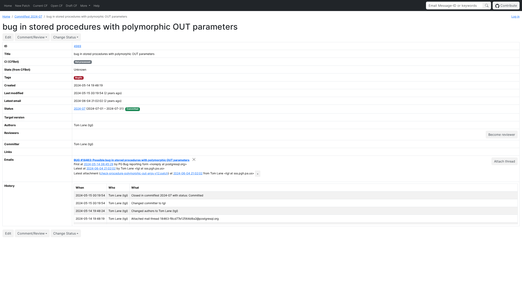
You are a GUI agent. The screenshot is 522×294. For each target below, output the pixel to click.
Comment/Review (31, 37)
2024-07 (79, 108)
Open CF (57, 5)
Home (8, 5)
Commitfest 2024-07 (28, 16)
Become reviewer (501, 135)
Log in (515, 16)
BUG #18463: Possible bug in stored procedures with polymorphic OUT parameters (131, 159)
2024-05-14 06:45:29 (98, 164)
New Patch (22, 5)
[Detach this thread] (194, 159)
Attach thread (504, 161)
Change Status (64, 37)
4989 (77, 46)
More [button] (84, 5)
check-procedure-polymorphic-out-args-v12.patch (134, 173)
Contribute (508, 5)
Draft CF (71, 5)
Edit (8, 37)
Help (97, 5)
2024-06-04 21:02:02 (101, 168)
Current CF (40, 5)
